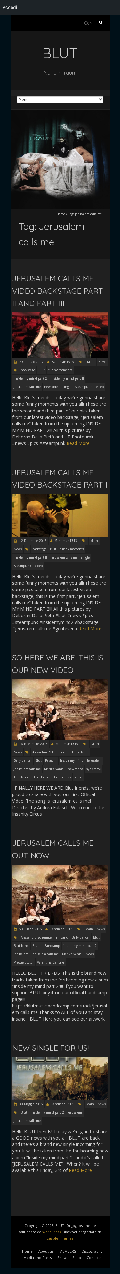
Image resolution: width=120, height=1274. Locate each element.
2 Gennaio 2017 (31, 362)
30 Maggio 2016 (30, 1104)
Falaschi (51, 760)
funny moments (60, 370)
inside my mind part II (67, 378)
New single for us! (50, 1048)
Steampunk (83, 387)
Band (64, 937)
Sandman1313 (63, 362)
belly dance (80, 752)
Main (91, 362)
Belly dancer (23, 760)
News (102, 362)
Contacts (94, 1257)
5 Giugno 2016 (30, 929)
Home (60, 214)
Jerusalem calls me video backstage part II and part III (57, 291)
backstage (28, 370)
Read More (78, 443)
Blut (41, 370)
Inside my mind (72, 760)
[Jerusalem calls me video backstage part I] (60, 497)
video (100, 387)
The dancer (22, 777)
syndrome (93, 769)
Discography (92, 1251)
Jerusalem (94, 760)
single (67, 387)
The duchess (61, 777)
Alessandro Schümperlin (39, 937)
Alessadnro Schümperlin (50, 752)
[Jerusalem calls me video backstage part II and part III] (60, 315)
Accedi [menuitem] (10, 7)
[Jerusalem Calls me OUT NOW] (60, 868)
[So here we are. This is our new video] (60, 682)
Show (62, 1257)
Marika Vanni (54, 769)
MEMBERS (67, 1251)
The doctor (41, 777)
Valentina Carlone (50, 962)
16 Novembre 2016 (33, 744)
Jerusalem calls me (27, 387)
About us (45, 1251)
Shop (76, 1257)
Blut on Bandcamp (46, 945)
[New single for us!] (60, 1060)
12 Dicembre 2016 (32, 541)
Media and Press (37, 1257)
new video (51, 387)
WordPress (51, 1231)
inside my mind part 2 (30, 378)
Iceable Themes (59, 1238)
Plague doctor (24, 962)
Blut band (21, 945)
